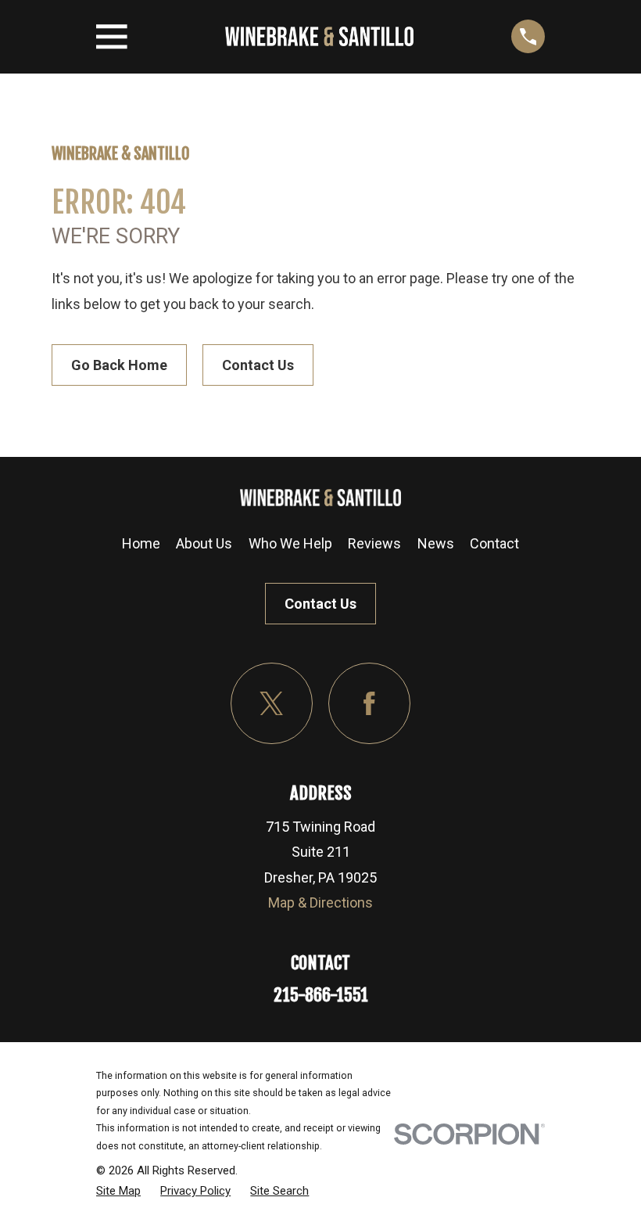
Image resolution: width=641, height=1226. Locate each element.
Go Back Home (119, 365)
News (435, 543)
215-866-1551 (321, 994)
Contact (494, 543)
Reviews (374, 543)
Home (141, 543)
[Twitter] (272, 704)
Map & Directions (320, 902)
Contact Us (258, 365)
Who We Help (290, 543)
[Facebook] (369, 704)
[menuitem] (118, 1190)
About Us (204, 543)
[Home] (319, 36)
